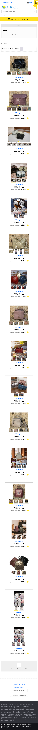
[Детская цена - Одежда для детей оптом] (9, 6)
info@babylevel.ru (19, 687)
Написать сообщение (19, 695)
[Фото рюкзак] (19, 599)
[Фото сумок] (19, 64)
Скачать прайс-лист (19, 690)
